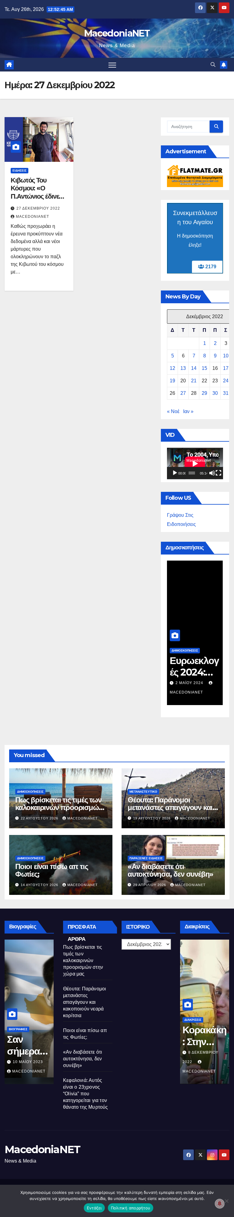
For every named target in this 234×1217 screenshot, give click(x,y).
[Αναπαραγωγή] (175, 473)
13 (183, 368)
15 (204, 368)
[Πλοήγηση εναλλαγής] (112, 64)
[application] (195, 463)
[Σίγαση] (212, 473)
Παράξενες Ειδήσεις (146, 858)
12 (172, 368)
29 (204, 393)
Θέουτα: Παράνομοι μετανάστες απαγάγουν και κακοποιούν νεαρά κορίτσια (171, 807)
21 (194, 380)
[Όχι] (226, 1201)
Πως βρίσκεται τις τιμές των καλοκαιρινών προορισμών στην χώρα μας (58, 807)
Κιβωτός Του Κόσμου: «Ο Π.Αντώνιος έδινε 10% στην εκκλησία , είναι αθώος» (38, 196)
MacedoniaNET (117, 33)
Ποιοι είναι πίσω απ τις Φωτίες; (51, 870)
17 (226, 368)
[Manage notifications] (220, 1203)
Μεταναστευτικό (143, 791)
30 (215, 393)
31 (226, 393)
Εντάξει (94, 1207)
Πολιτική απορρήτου (131, 1207)
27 (183, 393)
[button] (213, 64)
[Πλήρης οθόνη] (218, 473)
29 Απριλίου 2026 (150, 885)
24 (226, 380)
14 (194, 368)
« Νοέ (173, 411)
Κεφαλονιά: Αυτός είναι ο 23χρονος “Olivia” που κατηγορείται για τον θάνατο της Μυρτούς (85, 1094)
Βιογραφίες (18, 1029)
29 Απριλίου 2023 (31, 1062)
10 (226, 355)
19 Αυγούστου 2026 (152, 818)
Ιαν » (188, 411)
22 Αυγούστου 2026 (40, 818)
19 (172, 380)
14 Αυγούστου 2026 (40, 885)
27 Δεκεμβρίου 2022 (38, 208)
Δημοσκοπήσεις (185, 650)
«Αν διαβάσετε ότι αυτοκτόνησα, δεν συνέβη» (170, 870)
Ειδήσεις (19, 170)
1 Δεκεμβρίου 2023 (196, 683)
